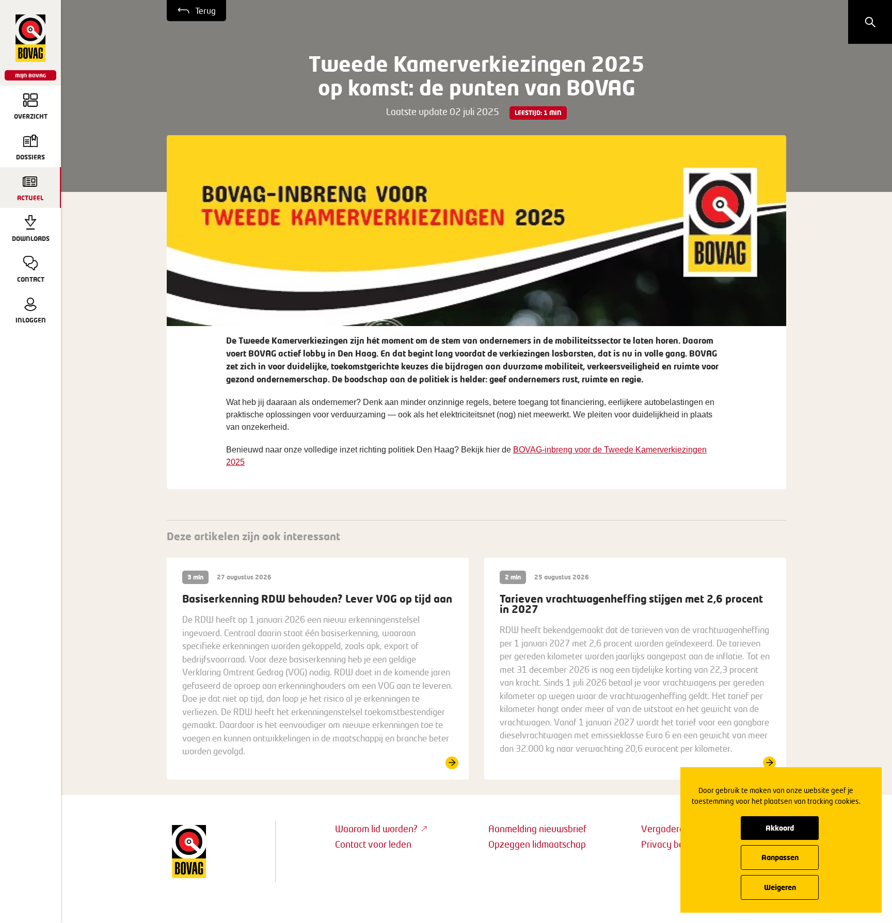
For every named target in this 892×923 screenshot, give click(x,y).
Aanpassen (780, 857)
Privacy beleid (669, 844)
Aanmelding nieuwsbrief (537, 828)
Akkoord (780, 827)
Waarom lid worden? (376, 828)
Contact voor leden (373, 844)
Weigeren (780, 887)
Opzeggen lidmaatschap (537, 844)
